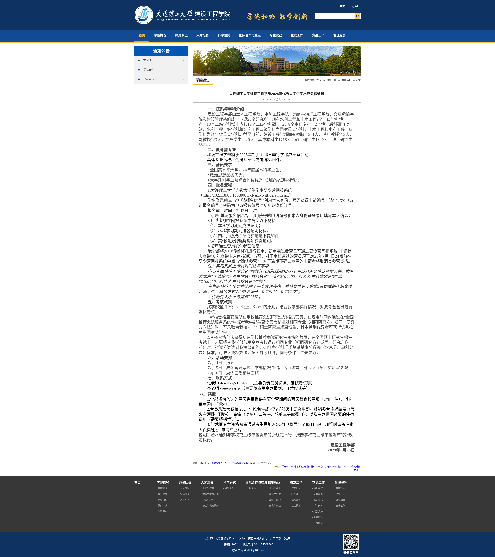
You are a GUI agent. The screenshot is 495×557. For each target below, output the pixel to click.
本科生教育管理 (210, 494)
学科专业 (162, 511)
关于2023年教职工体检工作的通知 (343, 466)
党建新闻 (318, 494)
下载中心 (318, 523)
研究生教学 (208, 500)
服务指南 (318, 517)
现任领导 (162, 494)
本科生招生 (275, 488)
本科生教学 (208, 488)
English (354, 6)
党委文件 (318, 511)
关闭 (356, 470)
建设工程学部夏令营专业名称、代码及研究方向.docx (227, 463)
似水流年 (296, 500)
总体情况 (184, 488)
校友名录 (296, 488)
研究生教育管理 (210, 505)
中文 (342, 6)
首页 (318, 80)
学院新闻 (340, 488)
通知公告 (331, 80)
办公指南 (340, 500)
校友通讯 (296, 494)
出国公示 (251, 488)
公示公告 (148, 79)
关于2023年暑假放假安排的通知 (298, 466)
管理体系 (162, 505)
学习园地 (318, 505)
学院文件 (148, 69)
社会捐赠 (296, 505)
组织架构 (318, 488)
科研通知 (229, 488)
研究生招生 (275, 494)
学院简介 (162, 488)
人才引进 (184, 500)
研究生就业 (275, 505)
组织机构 (162, 500)
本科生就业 (275, 500)
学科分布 (184, 494)
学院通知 (148, 60)
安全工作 (340, 505)
